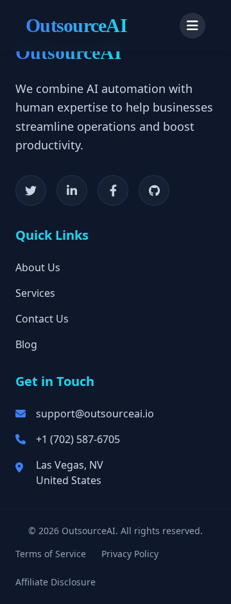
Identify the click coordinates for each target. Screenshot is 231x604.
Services (35, 293)
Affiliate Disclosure (55, 582)
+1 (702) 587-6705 (78, 439)
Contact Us (42, 319)
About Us (37, 267)
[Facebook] (113, 190)
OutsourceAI (76, 25)
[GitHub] (154, 190)
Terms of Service (50, 554)
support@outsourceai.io (95, 414)
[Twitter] (30, 190)
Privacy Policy (129, 554)
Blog (26, 344)
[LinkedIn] (71, 190)
